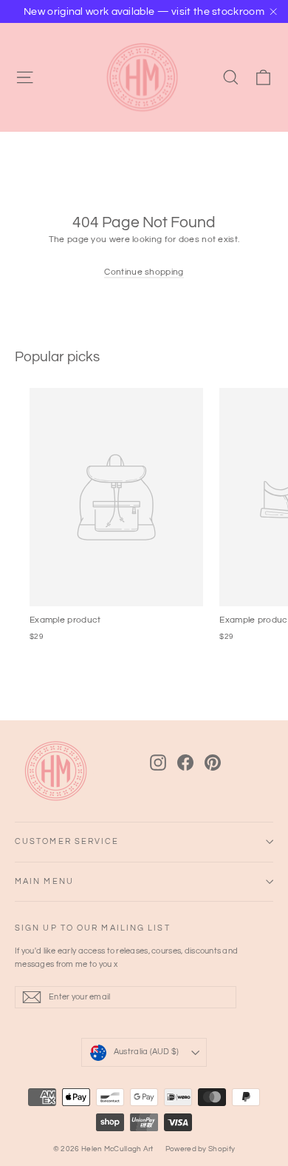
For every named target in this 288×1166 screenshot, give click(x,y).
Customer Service (67, 841)
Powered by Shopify (200, 1149)
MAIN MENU (44, 881)
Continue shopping (143, 272)
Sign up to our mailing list (93, 928)
